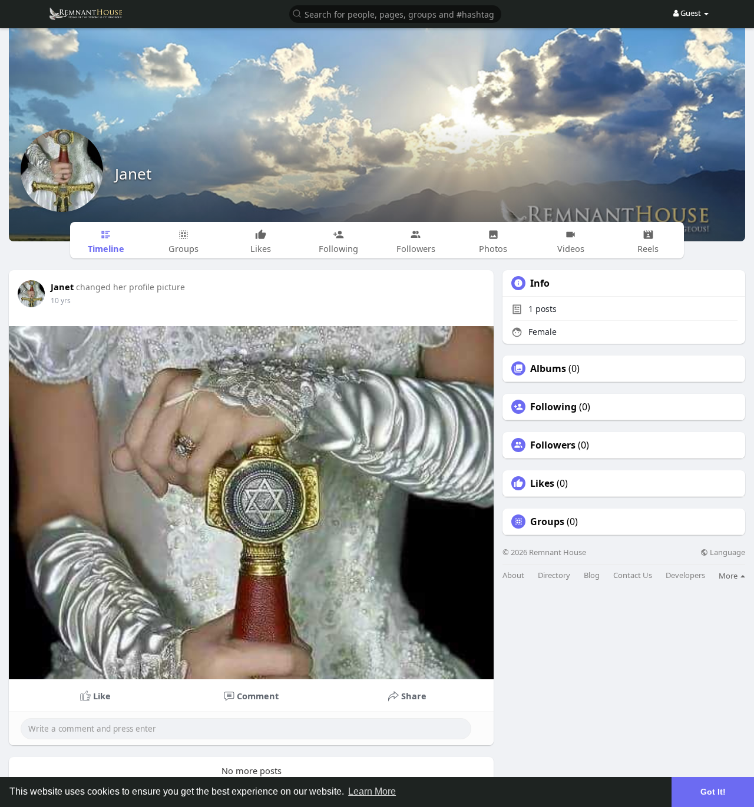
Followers (553, 445)
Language (726, 552)
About (513, 575)
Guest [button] (691, 13)
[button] (395, 13)
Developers (685, 575)
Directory (554, 575)
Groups (547, 521)
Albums (548, 368)
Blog (592, 575)
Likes (542, 483)
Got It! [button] (713, 791)
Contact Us (632, 575)
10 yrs (61, 300)
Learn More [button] (372, 791)
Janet (133, 173)
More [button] (729, 575)
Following (553, 406)
